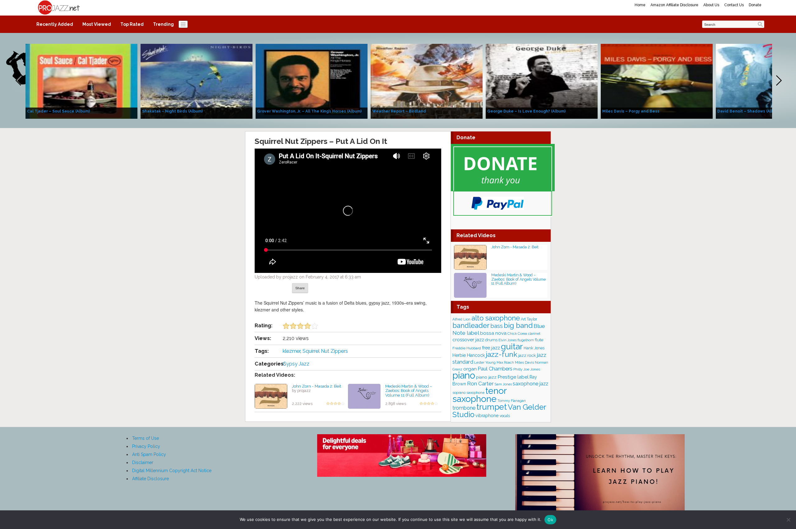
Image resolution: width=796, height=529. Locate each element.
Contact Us (734, 5)
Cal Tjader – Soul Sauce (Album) (58, 111)
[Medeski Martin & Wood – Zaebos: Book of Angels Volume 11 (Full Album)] (364, 395)
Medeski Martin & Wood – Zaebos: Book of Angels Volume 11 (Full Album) (408, 391)
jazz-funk (501, 354)
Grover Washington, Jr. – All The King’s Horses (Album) (309, 111)
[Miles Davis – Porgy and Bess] (657, 80)
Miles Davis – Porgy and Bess (630, 111)
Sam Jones (503, 384)
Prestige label (513, 377)
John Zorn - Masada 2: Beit (316, 386)
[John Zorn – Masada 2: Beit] (271, 395)
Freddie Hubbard (466, 348)
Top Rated (132, 24)
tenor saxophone (479, 394)
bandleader (470, 325)
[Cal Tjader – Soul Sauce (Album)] (81, 80)
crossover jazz (468, 340)
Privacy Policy (146, 446)
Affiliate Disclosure (150, 478)
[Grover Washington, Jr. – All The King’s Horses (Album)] (312, 80)
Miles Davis (524, 362)
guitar (512, 346)
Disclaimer (142, 462)
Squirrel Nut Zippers (325, 351)
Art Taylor (529, 319)
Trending (163, 24)
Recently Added (54, 24)
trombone (463, 408)
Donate (755, 5)
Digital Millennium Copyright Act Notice (171, 470)
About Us (711, 5)
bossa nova (493, 333)
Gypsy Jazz (296, 364)
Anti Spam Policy (149, 454)
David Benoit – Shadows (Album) (749, 111)
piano (463, 375)
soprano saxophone (468, 392)
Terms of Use (145, 438)
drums (491, 340)
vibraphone (487, 415)
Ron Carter (480, 383)
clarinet (534, 333)
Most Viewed (96, 24)
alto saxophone (495, 318)
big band (518, 325)
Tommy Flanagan (511, 400)
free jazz (491, 347)
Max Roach (505, 363)
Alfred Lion (461, 319)
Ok (550, 519)
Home (640, 5)
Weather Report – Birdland (399, 111)
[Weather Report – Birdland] (427, 80)
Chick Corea (517, 333)
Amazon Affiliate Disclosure (674, 5)
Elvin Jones (507, 340)
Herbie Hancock (468, 355)
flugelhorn (525, 340)
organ (470, 369)
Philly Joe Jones (526, 369)
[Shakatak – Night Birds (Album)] (196, 80)
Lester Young (485, 362)
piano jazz (486, 377)
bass (496, 326)
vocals (505, 416)
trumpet (491, 407)
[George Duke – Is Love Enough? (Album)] (542, 80)
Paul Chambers (495, 369)
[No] (788, 520)
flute (539, 339)
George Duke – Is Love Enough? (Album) (526, 111)
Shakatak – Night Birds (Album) (172, 111)
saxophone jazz (530, 384)
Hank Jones (534, 348)
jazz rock (527, 355)
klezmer (291, 351)
